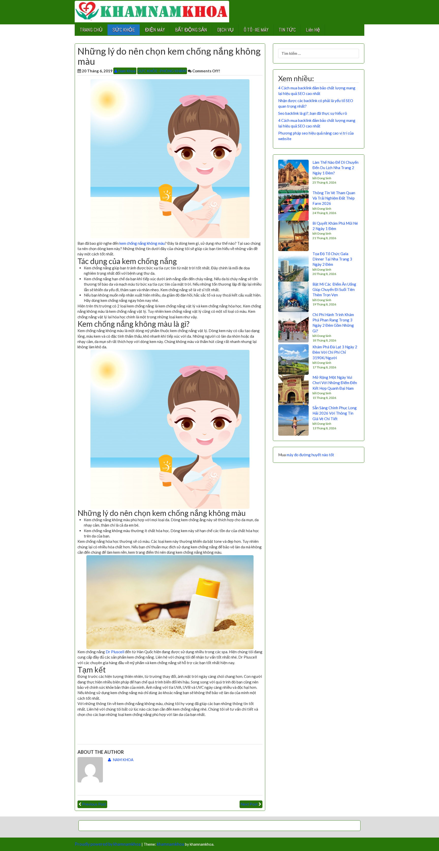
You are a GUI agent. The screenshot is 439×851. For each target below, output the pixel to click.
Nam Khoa (126, 71)
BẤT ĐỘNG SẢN (191, 30)
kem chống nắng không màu (142, 243)
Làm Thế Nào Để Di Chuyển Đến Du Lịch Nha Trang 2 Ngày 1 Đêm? (335, 167)
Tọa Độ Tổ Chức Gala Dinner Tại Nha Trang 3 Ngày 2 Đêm (332, 259)
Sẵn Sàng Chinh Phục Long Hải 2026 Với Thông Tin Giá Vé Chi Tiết (334, 413)
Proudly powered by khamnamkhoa (108, 844)
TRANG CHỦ (91, 30)
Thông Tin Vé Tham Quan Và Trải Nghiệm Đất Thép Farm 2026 (333, 198)
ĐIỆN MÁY (155, 30)
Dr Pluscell (115, 651)
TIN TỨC (287, 30)
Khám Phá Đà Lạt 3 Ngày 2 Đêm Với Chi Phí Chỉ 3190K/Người (334, 352)
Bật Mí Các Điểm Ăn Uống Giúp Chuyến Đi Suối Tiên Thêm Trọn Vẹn (334, 289)
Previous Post (94, 804)
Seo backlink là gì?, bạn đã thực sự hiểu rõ (312, 113)
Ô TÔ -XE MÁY (256, 30)
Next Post (249, 804)
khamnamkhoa (170, 844)
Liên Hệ (313, 30)
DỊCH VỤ (225, 30)
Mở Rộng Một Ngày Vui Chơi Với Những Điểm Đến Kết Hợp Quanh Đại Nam (334, 382)
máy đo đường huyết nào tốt (310, 454)
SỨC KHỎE (124, 30)
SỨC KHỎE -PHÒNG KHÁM (162, 71)
